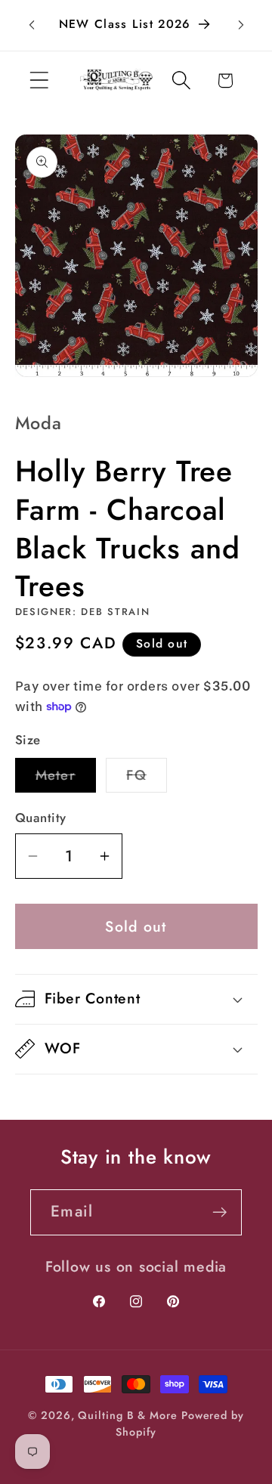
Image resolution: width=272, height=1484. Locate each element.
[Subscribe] (219, 1212)
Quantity (40, 818)
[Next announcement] (241, 25)
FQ (146, 779)
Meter (66, 779)
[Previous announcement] (31, 25)
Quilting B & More (127, 1415)
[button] (38, 80)
